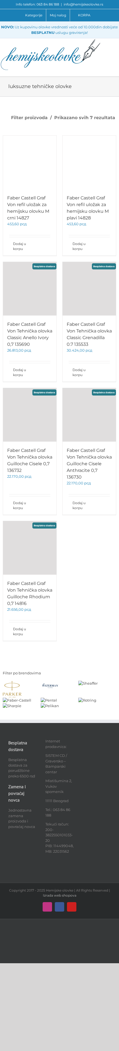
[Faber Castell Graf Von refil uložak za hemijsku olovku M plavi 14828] (89, 162)
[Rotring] (87, 700)
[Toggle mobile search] (117, 47)
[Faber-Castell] (17, 700)
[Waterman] (50, 683)
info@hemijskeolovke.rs (83, 4)
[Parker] (12, 683)
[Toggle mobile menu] (117, 41)
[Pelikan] (50, 706)
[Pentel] (49, 700)
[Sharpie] (12, 706)
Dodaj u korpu (19, 246)
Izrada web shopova (59, 895)
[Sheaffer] (88, 683)
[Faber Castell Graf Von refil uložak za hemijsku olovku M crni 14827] (29, 162)
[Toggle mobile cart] (117, 53)
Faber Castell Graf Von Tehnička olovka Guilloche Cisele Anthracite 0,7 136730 (89, 464)
